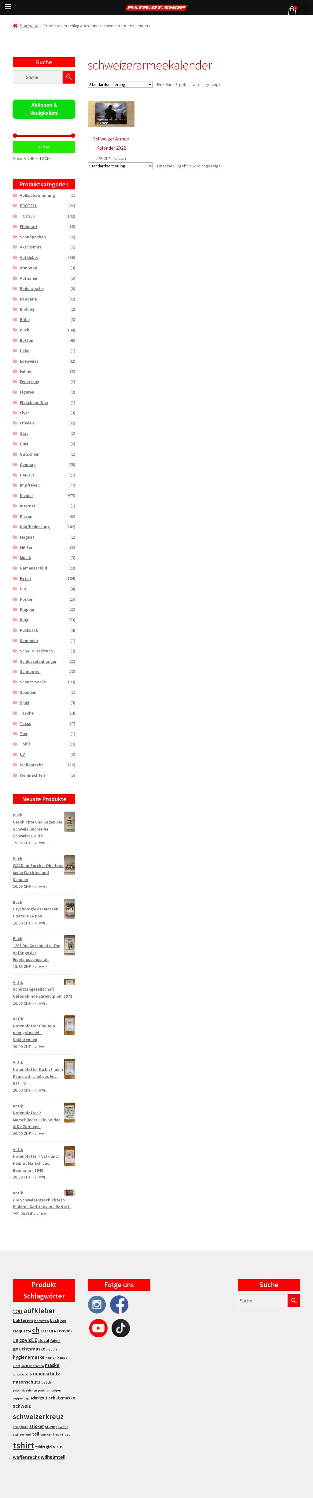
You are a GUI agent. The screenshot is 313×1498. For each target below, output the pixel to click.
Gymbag (28, 464)
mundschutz (46, 1373)
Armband (28, 268)
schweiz (22, 1406)
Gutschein (29, 454)
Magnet (27, 537)
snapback (20, 1426)
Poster (26, 599)
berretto (41, 1320)
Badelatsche (32, 288)
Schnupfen (30, 671)
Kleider (26, 495)
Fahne (25, 371)
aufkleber (39, 1310)
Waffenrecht (31, 765)
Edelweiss (29, 361)
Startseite (29, 25)
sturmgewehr (56, 1426)
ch (35, 1330)
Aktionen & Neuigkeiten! (44, 109)
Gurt (24, 443)
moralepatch (22, 1374)
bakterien (23, 1320)
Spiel (24, 702)
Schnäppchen (33, 237)
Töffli (25, 744)
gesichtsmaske (29, 1349)
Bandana (28, 299)
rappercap (21, 1398)
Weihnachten (32, 775)
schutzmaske (62, 1398)
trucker (46, 1434)
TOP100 (27, 216)
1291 (18, 1311)
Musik (25, 557)
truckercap (62, 1434)
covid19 (28, 1340)
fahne (55, 1340)
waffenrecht (26, 1457)
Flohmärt (29, 226)
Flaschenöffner (34, 402)
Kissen (26, 516)
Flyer (24, 413)
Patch (25, 578)
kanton (51, 1357)
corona (49, 1330)
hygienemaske (29, 1357)
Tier (24, 733)
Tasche (27, 713)
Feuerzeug (29, 381)
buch (54, 1320)
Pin (23, 589)
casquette (22, 1331)
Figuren (27, 392)
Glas (24, 433)
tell (35, 1434)
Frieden (27, 423)
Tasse (25, 723)
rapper (56, 1390)
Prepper (27, 609)
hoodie (51, 1349)
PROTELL (28, 205)
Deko (24, 350)
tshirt (23, 1445)
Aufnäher (29, 278)
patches (44, 1390)
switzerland (22, 1434)
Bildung (27, 309)
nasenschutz (27, 1382)
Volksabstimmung (37, 195)
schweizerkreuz (38, 1416)
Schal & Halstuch (36, 651)
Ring (24, 619)
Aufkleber (29, 257)
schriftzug (39, 1398)
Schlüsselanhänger (38, 661)
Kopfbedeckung (35, 526)
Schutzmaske (33, 682)
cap (63, 1320)
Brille (25, 319)
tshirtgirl (43, 1447)
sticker (36, 1426)
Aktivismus (30, 247)
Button (26, 340)
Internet (27, 506)
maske (52, 1365)
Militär (26, 547)
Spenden (28, 692)
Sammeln (29, 640)
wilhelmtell (53, 1457)
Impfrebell (30, 485)
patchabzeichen (25, 1390)
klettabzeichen (32, 1366)
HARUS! (27, 475)
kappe (62, 1357)
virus (58, 1446)
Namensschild (33, 568)
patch (46, 1382)
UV (22, 754)
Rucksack (29, 630)
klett (16, 1366)
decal (43, 1340)
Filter (44, 147)
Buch (24, 330)
